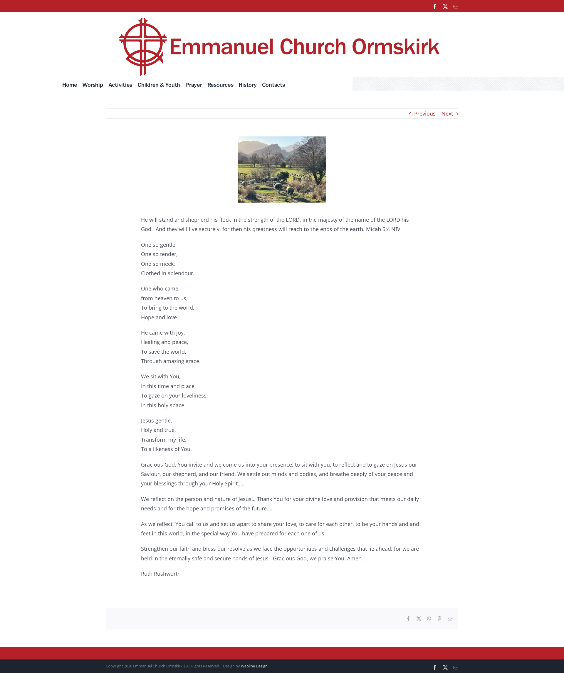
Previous (425, 113)
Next (447, 113)
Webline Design (254, 666)
